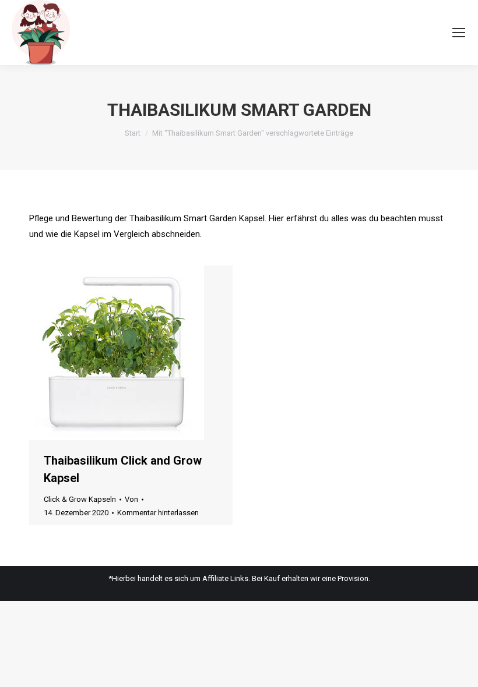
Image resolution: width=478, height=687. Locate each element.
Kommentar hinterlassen (158, 512)
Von (131, 499)
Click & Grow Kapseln (80, 499)
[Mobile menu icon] (458, 32)
